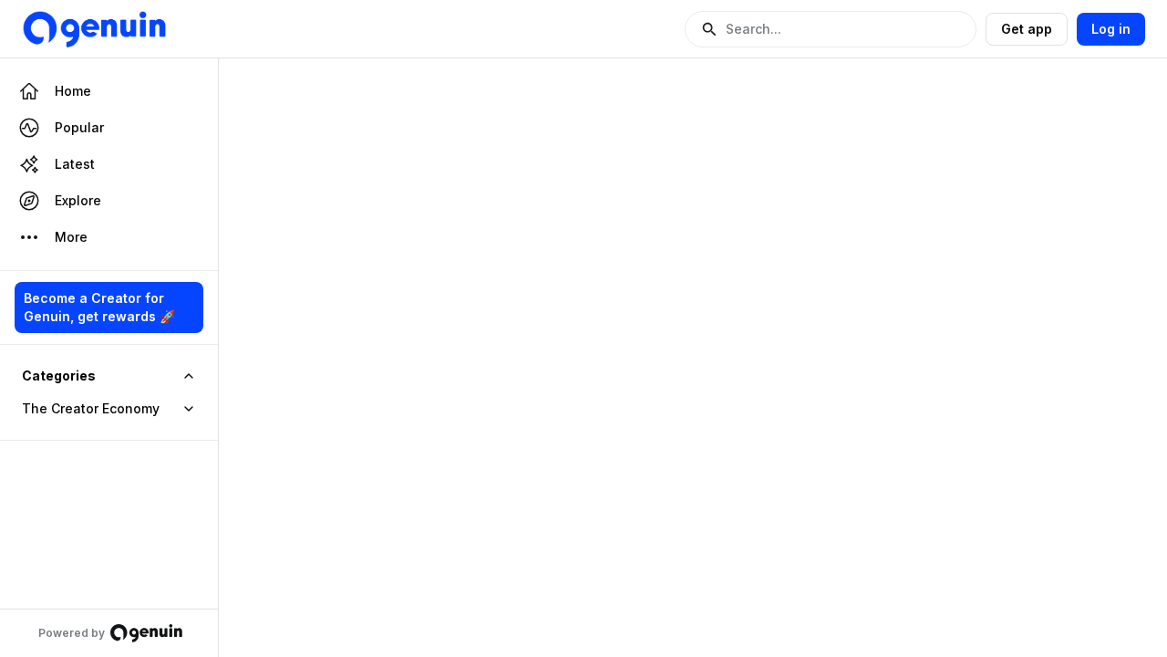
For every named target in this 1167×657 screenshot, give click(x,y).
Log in (1111, 28)
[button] (830, 29)
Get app (1026, 28)
